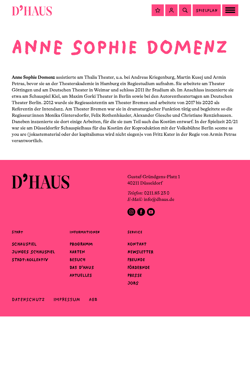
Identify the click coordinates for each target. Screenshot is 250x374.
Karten (77, 252)
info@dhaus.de (159, 199)
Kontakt (136, 244)
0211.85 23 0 (156, 193)
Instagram (131, 212)
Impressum (66, 299)
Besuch (77, 260)
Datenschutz (28, 299)
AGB (93, 299)
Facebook (141, 212)
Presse (134, 275)
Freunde (136, 260)
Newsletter (140, 252)
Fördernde (138, 267)
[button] (158, 10)
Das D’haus (82, 267)
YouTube (151, 212)
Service (134, 232)
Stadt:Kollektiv (30, 260)
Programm (81, 244)
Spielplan (207, 10)
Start (17, 232)
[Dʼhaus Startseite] (32, 10)
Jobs (133, 283)
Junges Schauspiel (33, 252)
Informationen (85, 232)
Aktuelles (81, 275)
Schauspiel (24, 244)
